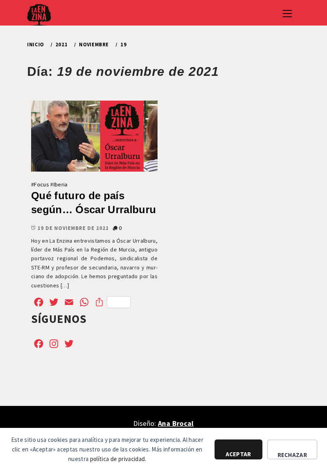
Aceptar (238, 454)
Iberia (60, 184)
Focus (41, 184)
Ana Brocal (175, 423)
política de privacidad (117, 459)
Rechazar (292, 455)
